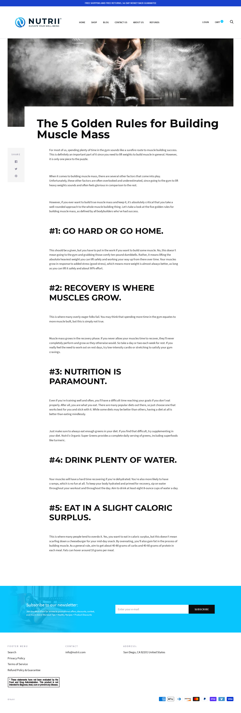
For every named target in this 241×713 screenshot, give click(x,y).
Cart (218, 22)
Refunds (154, 22)
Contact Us (121, 22)
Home (82, 22)
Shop (94, 22)
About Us (138, 22)
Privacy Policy (16, 658)
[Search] (231, 22)
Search (12, 652)
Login (205, 22)
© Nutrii (11, 699)
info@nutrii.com (75, 652)
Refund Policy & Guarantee (24, 670)
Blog (106, 22)
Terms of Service (18, 664)
